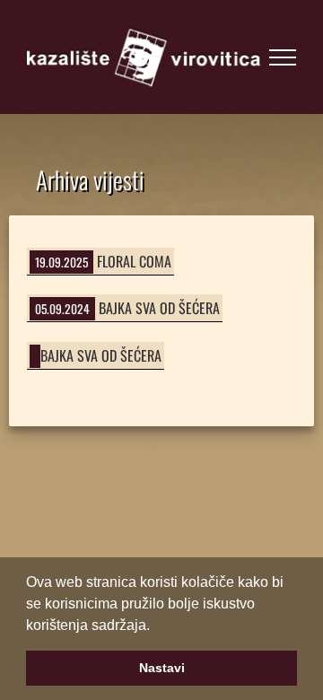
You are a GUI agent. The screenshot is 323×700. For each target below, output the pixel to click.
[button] (156, 626)
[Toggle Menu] (283, 57)
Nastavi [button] (162, 668)
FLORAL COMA (134, 261)
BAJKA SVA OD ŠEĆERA (159, 308)
